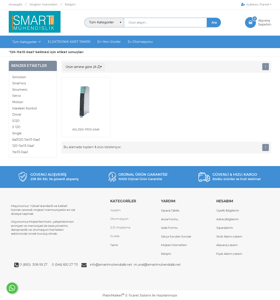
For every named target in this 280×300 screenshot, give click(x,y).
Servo (16, 96)
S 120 (16, 127)
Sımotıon (19, 77)
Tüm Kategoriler (24, 42)
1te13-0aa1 (20, 152)
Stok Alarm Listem (229, 236)
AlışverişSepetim (264, 22)
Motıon (17, 102)
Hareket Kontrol (24, 108)
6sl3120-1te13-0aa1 (26, 140)
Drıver (16, 114)
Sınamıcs (19, 83)
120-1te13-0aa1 (23, 146)
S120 (15, 121)
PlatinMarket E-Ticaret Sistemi (126, 295)
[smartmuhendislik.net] (35, 32)
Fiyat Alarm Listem (229, 253)
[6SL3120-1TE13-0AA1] (86, 102)
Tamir (114, 245)
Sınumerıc (20, 90)
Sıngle (17, 133)
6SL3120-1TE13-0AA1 (85, 129)
